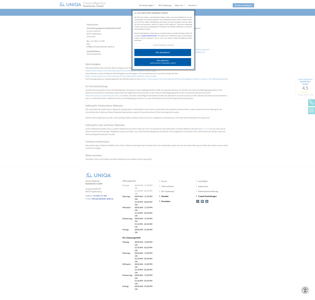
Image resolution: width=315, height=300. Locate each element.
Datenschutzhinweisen (149, 36)
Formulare (165, 201)
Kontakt (164, 196)
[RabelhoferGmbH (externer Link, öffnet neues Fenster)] (197, 201)
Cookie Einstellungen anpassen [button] (163, 45)
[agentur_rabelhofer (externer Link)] (202, 201)
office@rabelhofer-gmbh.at (102, 199)
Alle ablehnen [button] (163, 62)
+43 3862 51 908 (99, 196)
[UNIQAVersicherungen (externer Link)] (206, 201)
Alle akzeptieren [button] (163, 52)
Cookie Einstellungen (207, 196)
